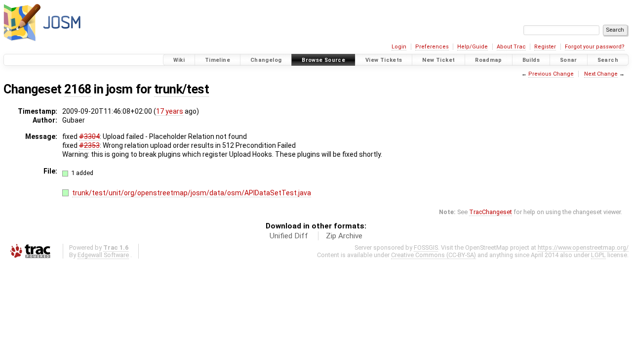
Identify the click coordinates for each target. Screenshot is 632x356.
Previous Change (551, 74)
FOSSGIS (426, 247)
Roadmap (488, 60)
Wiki (179, 60)
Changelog (265, 60)
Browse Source (323, 60)
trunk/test (181, 89)
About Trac (511, 47)
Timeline (217, 60)
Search (607, 60)
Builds (531, 60)
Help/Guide (472, 47)
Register (545, 47)
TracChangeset (490, 212)
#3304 (89, 136)
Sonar (568, 60)
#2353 (89, 145)
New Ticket (438, 60)
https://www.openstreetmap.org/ (583, 247)
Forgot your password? (595, 47)
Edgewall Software (103, 255)
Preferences (432, 47)
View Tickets (383, 60)
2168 (77, 89)
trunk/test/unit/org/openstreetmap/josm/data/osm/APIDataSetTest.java (191, 193)
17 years (169, 111)
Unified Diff (289, 235)
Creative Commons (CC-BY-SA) (433, 255)
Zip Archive (344, 235)
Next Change (601, 74)
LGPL (598, 255)
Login (399, 47)
